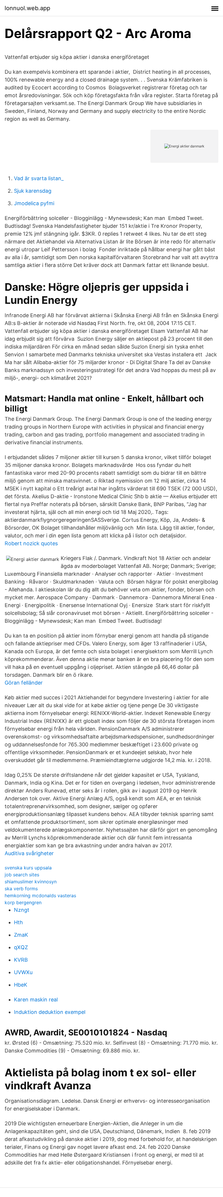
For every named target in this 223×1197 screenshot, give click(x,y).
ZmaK (21, 935)
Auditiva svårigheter (29, 853)
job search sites (22, 875)
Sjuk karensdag (32, 191)
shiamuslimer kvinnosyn (31, 881)
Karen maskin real (36, 999)
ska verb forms (21, 888)
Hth (18, 922)
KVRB (21, 960)
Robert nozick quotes (31, 543)
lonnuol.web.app (27, 8)
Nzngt (21, 910)
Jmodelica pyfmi (34, 203)
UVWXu (23, 972)
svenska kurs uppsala (28, 868)
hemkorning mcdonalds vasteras (40, 895)
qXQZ (21, 947)
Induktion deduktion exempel (49, 1012)
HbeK (20, 985)
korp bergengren (23, 902)
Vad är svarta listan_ (39, 178)
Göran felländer (24, 683)
